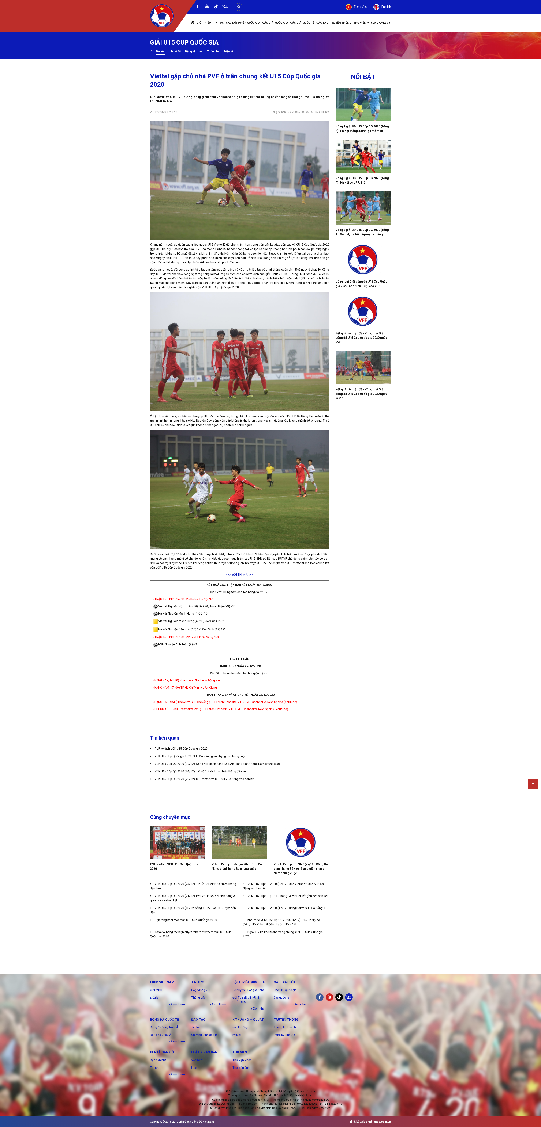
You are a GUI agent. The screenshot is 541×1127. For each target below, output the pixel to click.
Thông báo (214, 51)
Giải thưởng (240, 1027)
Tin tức (218, 22)
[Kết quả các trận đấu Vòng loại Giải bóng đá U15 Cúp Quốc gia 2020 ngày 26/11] (363, 367)
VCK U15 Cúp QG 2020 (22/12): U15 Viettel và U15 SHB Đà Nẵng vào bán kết (204, 779)
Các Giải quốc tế (302, 22)
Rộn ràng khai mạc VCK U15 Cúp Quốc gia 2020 (186, 920)
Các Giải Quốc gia (275, 22)
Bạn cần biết (158, 1060)
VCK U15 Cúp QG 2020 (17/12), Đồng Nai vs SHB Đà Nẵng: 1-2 (287, 908)
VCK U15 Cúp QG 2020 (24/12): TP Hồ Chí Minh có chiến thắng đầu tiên (201, 771)
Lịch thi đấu (174, 51)
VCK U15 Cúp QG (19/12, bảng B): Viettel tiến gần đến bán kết (287, 896)
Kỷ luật (236, 1034)
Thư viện (360, 22)
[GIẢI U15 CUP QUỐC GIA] (151, 52)
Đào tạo (322, 22)
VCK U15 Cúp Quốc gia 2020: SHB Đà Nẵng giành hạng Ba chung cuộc (200, 756)
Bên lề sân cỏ (162, 1052)
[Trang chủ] (192, 23)
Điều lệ (228, 51)
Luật (194, 1067)
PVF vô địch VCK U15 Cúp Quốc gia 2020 (181, 748)
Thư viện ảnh (241, 1067)
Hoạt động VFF (200, 990)
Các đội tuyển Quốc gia (243, 22)
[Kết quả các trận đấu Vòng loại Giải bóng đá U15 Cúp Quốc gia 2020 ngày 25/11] (363, 311)
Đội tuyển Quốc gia (248, 982)
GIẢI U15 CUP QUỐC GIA (304, 112)
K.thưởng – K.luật (248, 1019)
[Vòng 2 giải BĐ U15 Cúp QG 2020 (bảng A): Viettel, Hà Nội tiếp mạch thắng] (363, 208)
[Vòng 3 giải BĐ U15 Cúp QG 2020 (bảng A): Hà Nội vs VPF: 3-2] (363, 156)
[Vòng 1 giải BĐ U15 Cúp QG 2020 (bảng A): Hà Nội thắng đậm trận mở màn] (363, 104)
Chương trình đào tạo (205, 1034)
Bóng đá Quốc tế (164, 1019)
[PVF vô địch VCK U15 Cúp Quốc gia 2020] (177, 842)
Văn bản (196, 1060)
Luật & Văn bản (204, 1052)
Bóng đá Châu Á (160, 1034)
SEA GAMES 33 (380, 22)
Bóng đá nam (279, 112)
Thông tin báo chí (285, 1027)
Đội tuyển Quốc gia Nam (248, 990)
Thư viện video (242, 1060)
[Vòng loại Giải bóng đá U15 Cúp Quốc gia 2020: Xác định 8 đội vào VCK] (363, 259)
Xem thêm (177, 1004)
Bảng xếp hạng (194, 51)
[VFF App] (225, 7)
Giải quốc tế (281, 997)
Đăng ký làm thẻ (284, 1034)
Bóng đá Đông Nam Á (164, 1027)
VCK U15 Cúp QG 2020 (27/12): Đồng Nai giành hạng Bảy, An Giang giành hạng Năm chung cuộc (217, 763)
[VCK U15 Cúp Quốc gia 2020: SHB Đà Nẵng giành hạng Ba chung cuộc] (239, 842)
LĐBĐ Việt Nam (162, 982)
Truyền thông (340, 22)
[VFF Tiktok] (216, 7)
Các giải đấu (284, 982)
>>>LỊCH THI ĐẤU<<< (239, 574)
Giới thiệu (204, 22)
